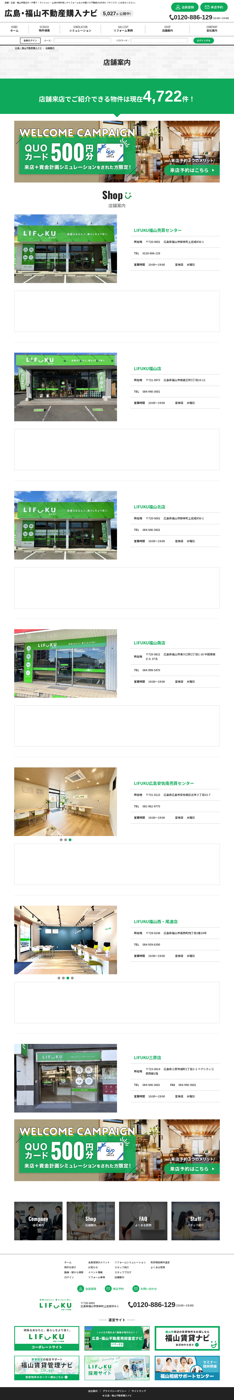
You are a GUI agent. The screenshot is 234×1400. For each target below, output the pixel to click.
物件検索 (44, 28)
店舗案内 (167, 28)
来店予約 (118, 1289)
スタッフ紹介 (195, 1221)
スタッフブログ (123, 1272)
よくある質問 (143, 1221)
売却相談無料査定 (160, 1262)
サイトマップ (139, 1391)
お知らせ (93, 1267)
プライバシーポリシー (115, 1391)
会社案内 (211, 28)
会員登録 (90, 1289)
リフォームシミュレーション (130, 1262)
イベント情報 (95, 1272)
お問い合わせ (148, 1289)
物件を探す (70, 1267)
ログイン (69, 1277)
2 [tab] (65, 839)
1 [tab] (61, 839)
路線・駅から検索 (73, 1272)
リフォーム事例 (123, 28)
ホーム (14, 28)
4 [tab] (72, 978)
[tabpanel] (65, 801)
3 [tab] (70, 839)
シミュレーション (80, 28)
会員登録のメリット (99, 1262)
